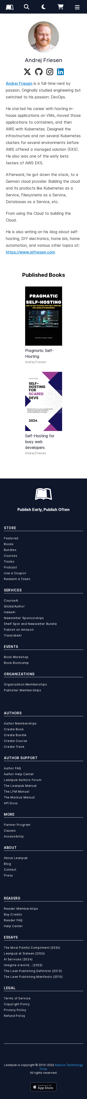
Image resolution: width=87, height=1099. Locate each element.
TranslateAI (13, 635)
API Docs (11, 803)
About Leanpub (16, 858)
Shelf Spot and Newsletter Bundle (30, 624)
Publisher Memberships (22, 690)
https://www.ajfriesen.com (30, 252)
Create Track (14, 747)
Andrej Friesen (19, 83)
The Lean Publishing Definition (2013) (33, 971)
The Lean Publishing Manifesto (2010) (33, 977)
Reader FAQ (13, 920)
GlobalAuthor (14, 606)
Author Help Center (19, 774)
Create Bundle (15, 735)
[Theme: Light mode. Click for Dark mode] (43, 7)
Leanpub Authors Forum (23, 780)
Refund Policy (14, 1016)
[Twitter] (27, 72)
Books (9, 544)
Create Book (14, 729)
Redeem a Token (17, 579)
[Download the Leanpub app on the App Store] (43, 1087)
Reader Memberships (21, 908)
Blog (7, 864)
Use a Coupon (15, 573)
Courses (10, 555)
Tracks (9, 561)
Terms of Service (17, 998)
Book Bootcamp (16, 663)
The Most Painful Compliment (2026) (32, 947)
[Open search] (26, 7)
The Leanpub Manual (20, 786)
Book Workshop (16, 657)
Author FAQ (12, 768)
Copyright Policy (17, 1004)
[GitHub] (39, 72)
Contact (10, 869)
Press (8, 875)
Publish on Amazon (19, 629)
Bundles (10, 550)
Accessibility (14, 836)
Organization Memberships (25, 684)
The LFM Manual (16, 791)
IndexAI (9, 612)
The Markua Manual (19, 797)
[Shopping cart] (60, 7)
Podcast (10, 567)
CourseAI (11, 600)
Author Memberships (20, 723)
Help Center (13, 926)
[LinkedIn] (60, 72)
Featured (11, 538)
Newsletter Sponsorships (24, 618)
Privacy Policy (15, 1010)
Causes (10, 830)
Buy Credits (13, 914)
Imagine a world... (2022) (23, 965)
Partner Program (17, 825)
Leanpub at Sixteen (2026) (24, 953)
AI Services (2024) (18, 959)
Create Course (15, 741)
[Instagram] (49, 72)
